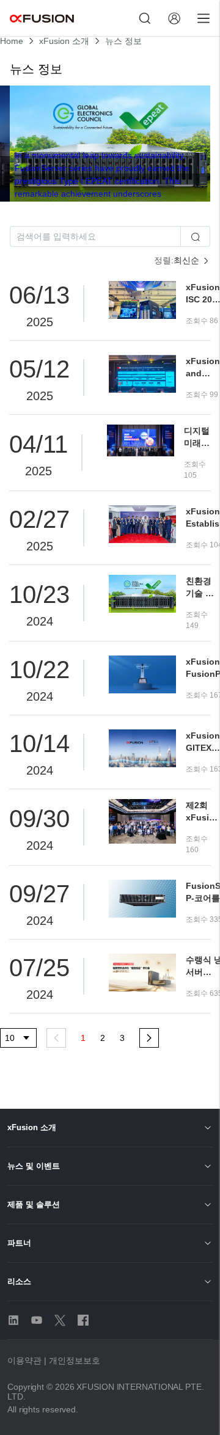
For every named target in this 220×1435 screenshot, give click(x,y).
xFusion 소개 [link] (64, 41)
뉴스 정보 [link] (123, 41)
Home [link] (11, 41)
